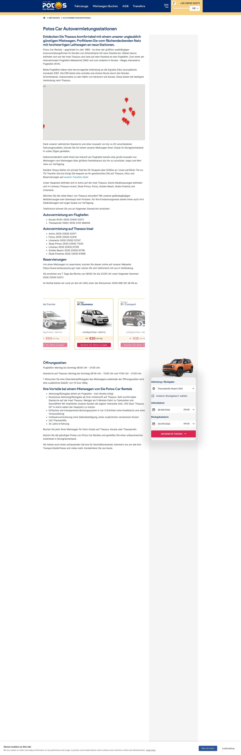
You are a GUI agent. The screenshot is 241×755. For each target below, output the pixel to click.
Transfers (139, 6)
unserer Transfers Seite (76, 177)
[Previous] (47, 324)
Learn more (150, 750)
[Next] (140, 324)
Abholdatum (157, 402)
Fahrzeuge (81, 6)
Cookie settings (228, 748)
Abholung (162, 381)
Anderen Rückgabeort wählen (171, 395)
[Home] (54, 6)
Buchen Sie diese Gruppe (94, 345)
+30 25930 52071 (190, 3)
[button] (128, 123)
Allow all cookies (208, 748)
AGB (125, 6)
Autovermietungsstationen (76, 18)
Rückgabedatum (160, 417)
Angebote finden (172, 434)
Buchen (105, 6)
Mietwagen (54, 18)
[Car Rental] (44, 18)
